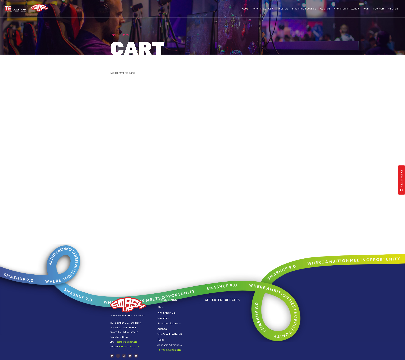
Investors (162, 318)
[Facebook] (118, 356)
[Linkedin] (130, 356)
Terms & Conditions (169, 349)
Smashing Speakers (169, 323)
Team (160, 339)
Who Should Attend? (169, 334)
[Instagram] (124, 356)
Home (113, 35)
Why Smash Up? (166, 312)
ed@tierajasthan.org (127, 341)
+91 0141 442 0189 (129, 346)
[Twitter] (112, 356)
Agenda (162, 328)
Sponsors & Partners (169, 345)
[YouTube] (136, 356)
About (161, 307)
